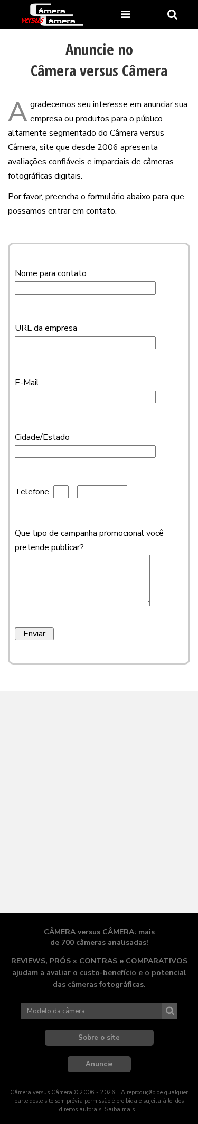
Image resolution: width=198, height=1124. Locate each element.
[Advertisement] (99, 802)
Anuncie (99, 1064)
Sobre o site (99, 1037)
